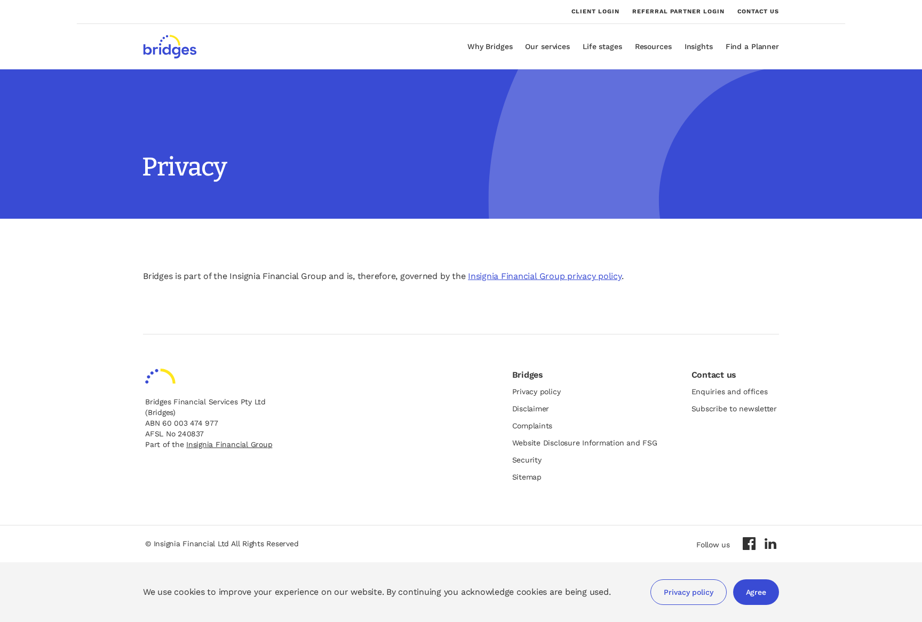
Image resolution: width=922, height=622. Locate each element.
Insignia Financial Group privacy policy (545, 276)
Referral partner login (678, 11)
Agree (756, 592)
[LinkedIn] (770, 543)
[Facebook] (749, 543)
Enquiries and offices (729, 391)
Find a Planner (752, 46)
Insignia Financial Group (229, 444)
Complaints (532, 425)
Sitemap (527, 477)
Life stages (602, 46)
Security (527, 460)
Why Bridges (490, 46)
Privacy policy (688, 592)
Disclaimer (531, 408)
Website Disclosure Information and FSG (584, 442)
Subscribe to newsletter (734, 408)
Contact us (758, 11)
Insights (699, 46)
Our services (547, 46)
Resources (653, 46)
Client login (595, 11)
